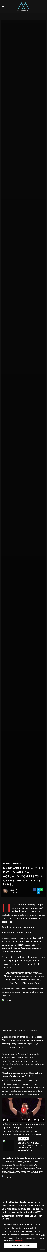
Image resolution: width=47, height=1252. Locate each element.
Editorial (7, 864)
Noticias (17, 864)
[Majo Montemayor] (23, 6)
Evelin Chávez (13, 890)
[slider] (13, 1120)
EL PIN (25, 1014)
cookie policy (19, 1240)
